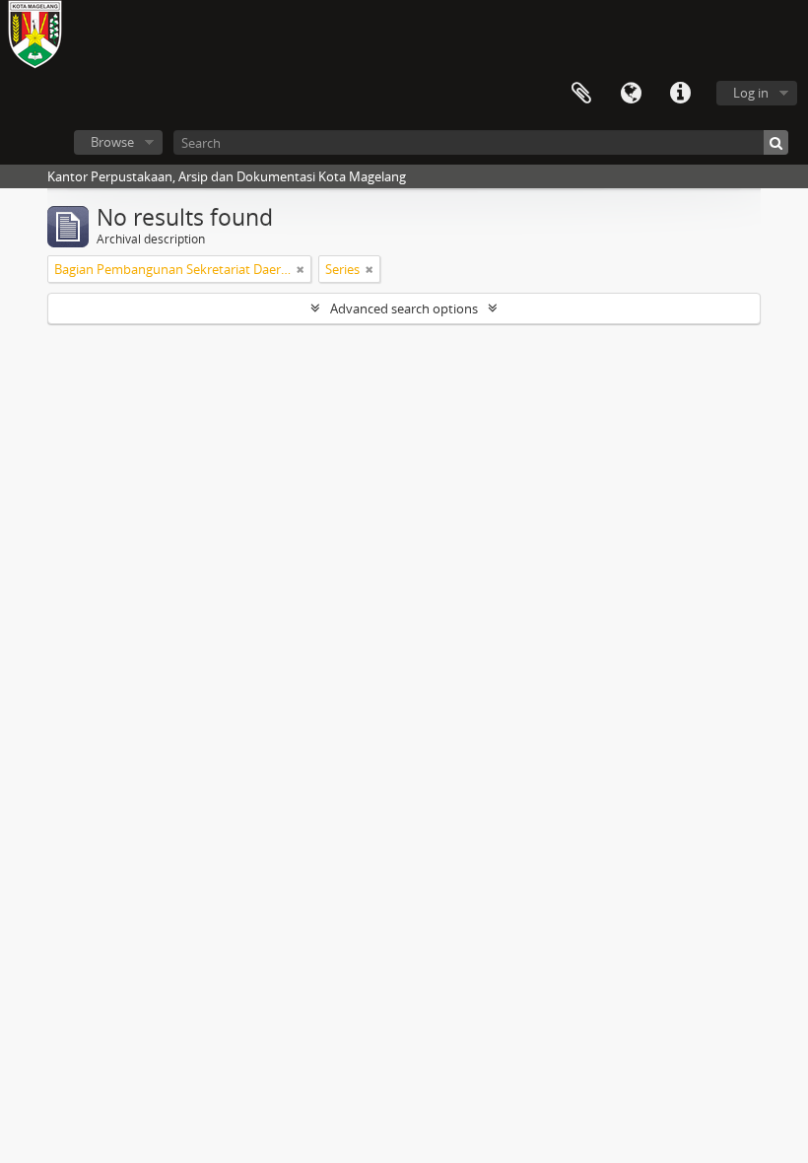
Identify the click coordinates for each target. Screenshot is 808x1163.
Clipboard (581, 93)
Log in (751, 93)
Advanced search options (404, 308)
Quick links (680, 93)
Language (630, 93)
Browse (112, 142)
